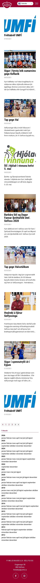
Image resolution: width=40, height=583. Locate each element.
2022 (3, 464)
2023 (3, 456)
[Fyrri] (2, 424)
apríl (18, 438)
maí (21, 438)
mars (14, 438)
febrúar (9, 438)
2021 (3, 469)
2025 (3, 441)
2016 (3, 503)
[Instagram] (24, 576)
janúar (3, 438)
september (5, 446)
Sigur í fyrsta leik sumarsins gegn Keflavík (20, 72)
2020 (3, 475)
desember (28, 446)
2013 (3, 527)
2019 (3, 480)
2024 (3, 448)
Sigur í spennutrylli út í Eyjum (17, 363)
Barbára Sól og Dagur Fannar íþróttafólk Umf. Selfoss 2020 (17, 217)
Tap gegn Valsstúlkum (16, 266)
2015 (3, 511)
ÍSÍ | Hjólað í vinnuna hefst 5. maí (19, 167)
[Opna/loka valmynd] (36, 3)
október (13, 446)
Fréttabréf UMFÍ (13, 35)
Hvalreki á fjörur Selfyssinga (13, 314)
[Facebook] (16, 576)
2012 (3, 535)
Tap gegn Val (11, 119)
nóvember (20, 446)
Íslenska (24, 3)
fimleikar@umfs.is (20, 570)
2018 (3, 488)
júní (24, 438)
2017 (3, 496)
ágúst (30, 438)
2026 (3, 435)
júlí (27, 438)
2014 (3, 519)
